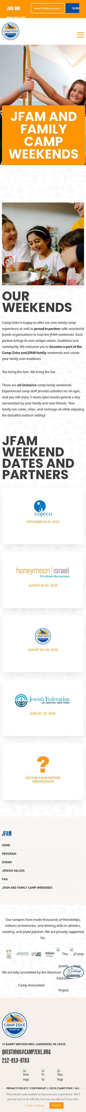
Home (6, 845)
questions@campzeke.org (26, 1051)
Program (9, 854)
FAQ (5, 879)
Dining (7, 862)
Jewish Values (13, 871)
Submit (75, 8)
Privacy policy (17, 1088)
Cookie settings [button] (34, 1105)
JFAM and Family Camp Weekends (27, 887)
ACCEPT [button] (56, 1105)
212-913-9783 (15, 1060)
